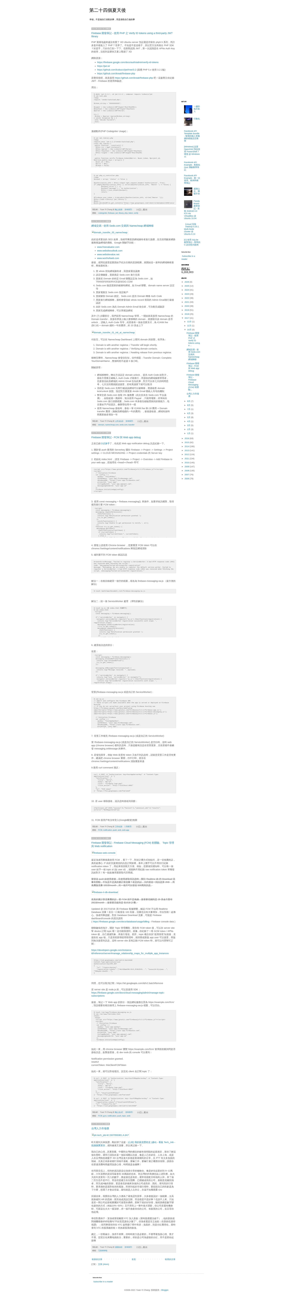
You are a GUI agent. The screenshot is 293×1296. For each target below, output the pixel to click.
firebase (111, 213)
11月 (189, 325)
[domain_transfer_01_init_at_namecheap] (113, 332)
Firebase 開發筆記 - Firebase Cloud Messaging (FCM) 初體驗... (193, 382)
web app (125, 830)
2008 (187, 470)
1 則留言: (128, 826)
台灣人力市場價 (100, 1128)
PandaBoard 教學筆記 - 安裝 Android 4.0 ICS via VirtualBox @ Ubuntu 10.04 (192, 209)
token (131, 213)
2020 (187, 306)
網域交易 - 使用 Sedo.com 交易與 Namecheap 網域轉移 (122, 225)
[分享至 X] (142, 209)
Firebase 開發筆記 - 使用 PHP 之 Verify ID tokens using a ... (193, 339)
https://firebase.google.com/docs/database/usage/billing (121, 921)
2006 (187, 478)
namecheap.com (112, 425)
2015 (187, 442)
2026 (187, 282)
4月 (189, 421)
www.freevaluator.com (108, 247)
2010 (187, 462)
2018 (187, 314)
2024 (187, 290)
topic (124, 1116)
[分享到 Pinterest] (146, 209)
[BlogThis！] (140, 209)
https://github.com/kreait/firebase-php (116, 73)
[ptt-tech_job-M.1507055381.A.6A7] (110, 1135)
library (121, 213)
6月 (189, 413)
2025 (187, 286)
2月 (189, 429)
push (115, 830)
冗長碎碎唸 (102, 1251)
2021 (187, 302)
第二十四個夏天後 (107, 10)
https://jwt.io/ (103, 66)
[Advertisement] (190, 62)
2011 (187, 458)
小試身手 (105, 443)
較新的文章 (97, 1259)
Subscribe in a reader (103, 1282)
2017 (187, 318)
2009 (187, 466)
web (119, 830)
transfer (131, 425)
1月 (189, 433)
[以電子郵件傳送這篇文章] (137, 209)
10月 (189, 329)
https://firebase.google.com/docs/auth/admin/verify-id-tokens (128, 62)
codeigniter (102, 213)
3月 (189, 425)
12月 (189, 321)
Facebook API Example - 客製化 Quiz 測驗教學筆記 (192, 166)
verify (136, 213)
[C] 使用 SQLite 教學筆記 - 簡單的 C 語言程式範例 (192, 242)
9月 (189, 401)
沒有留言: (129, 209)
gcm (105, 1116)
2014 (187, 446)
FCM (100, 830)
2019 (187, 310)
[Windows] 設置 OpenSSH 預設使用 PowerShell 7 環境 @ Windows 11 (192, 152)
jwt (116, 213)
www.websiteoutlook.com (109, 250)
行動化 (197, 119)
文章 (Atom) (103, 1264)
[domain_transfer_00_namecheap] (109, 232)
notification (107, 830)
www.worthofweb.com (108, 258)
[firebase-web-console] (103, 853)
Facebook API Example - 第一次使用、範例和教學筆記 (192, 179)
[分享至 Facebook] (144, 209)
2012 (187, 454)
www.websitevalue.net (108, 254)
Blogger (164, 1290)
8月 (189, 405)
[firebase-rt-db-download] (105, 892)
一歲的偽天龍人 (197, 108)
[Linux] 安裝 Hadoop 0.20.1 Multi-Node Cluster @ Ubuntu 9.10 (191, 229)
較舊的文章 (170, 1259)
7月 (189, 409)
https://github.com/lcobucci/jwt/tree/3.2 (116, 69)
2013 (187, 450)
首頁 (134, 1259)
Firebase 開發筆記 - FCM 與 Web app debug (116, 437)
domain (101, 425)
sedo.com (124, 425)
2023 (187, 294)
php (126, 213)
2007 (187, 474)
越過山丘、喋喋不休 (197, 191)
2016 (187, 438)
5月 (189, 417)
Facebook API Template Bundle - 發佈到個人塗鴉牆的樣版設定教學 (192, 136)
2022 (187, 298)
